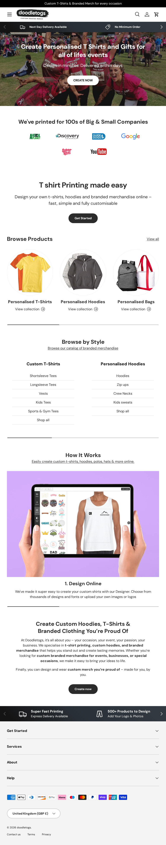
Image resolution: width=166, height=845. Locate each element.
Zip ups (123, 384)
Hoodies (122, 376)
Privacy (46, 834)
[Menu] (9, 14)
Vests (43, 393)
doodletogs (24, 827)
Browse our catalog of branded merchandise (83, 348)
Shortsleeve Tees (43, 376)
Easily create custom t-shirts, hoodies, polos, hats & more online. (83, 461)
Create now (83, 689)
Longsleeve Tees (43, 384)
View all (153, 239)
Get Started (83, 218)
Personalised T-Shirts (30, 301)
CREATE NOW (83, 80)
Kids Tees (43, 402)
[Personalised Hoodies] (83, 272)
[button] (156, 14)
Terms (31, 834)
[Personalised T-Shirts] (30, 272)
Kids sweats (122, 402)
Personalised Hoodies (83, 301)
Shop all (43, 420)
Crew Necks (122, 393)
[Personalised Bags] (136, 272)
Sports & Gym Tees (43, 411)
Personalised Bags (136, 301)
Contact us (14, 834)
